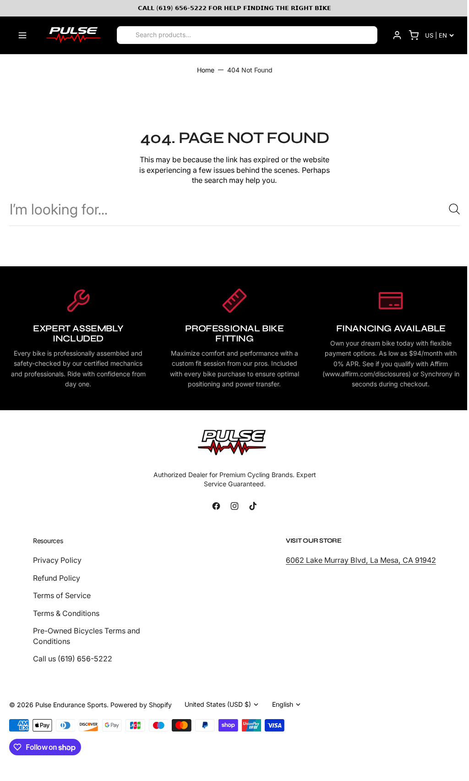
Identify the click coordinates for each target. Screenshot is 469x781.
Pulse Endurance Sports (71, 705)
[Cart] (414, 35)
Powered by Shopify (141, 705)
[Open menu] (22, 35)
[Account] (397, 35)
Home (205, 70)
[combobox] (234, 209)
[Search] (126, 35)
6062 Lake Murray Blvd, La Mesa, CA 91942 (361, 560)
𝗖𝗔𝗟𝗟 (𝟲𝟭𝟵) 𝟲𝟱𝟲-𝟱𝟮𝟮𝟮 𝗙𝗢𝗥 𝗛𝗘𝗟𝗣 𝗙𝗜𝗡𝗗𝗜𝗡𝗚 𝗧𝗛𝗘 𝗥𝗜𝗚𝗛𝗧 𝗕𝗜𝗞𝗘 (234, 7)
